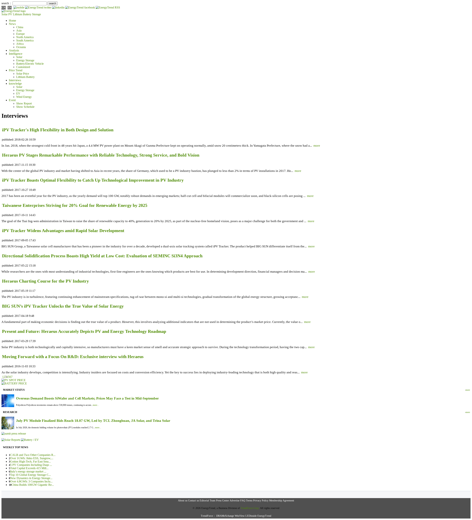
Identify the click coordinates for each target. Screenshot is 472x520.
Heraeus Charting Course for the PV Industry (45, 281)
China (19, 27)
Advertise (235, 500)
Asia (19, 30)
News (12, 23)
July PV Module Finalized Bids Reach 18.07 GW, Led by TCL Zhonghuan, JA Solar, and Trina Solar (93, 421)
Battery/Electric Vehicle (30, 63)
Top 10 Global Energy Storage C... (30, 474)
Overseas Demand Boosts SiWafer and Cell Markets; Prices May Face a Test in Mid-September (87, 398)
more (316, 145)
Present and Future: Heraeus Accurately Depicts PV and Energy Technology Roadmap (84, 331)
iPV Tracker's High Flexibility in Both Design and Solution (57, 129)
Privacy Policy (260, 500)
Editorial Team (207, 500)
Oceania (21, 47)
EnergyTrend (264, 515)
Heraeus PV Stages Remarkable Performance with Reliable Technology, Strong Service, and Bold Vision (100, 155)
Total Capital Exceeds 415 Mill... (29, 468)
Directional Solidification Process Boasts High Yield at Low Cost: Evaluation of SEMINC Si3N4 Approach (102, 255)
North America (25, 37)
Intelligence (15, 53)
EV (18, 93)
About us (182, 500)
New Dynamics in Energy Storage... (31, 478)
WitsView (240, 515)
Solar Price (22, 73)
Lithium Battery (22, 14)
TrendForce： (208, 515)
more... (96, 405)
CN (4, 7)
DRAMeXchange (225, 515)
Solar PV (6, 14)
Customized (23, 67)
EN (9, 7)
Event (12, 100)
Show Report (24, 103)
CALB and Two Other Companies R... (32, 454)
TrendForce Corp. (250, 508)
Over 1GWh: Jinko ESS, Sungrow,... (31, 458)
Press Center (222, 500)
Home (12, 20)
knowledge (15, 83)
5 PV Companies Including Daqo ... (31, 464)
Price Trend (15, 70)
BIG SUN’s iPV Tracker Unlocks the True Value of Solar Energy (63, 306)
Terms (249, 500)
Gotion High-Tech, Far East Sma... (30, 461)
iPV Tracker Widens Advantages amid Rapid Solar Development (63, 230)
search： (6, 3)
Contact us (193, 500)
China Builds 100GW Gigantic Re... (32, 484)
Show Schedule (25, 106)
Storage (36, 14)
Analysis (14, 50)
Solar (19, 57)
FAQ (242, 500)
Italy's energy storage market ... (28, 471)
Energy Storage (25, 60)
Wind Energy (24, 96)
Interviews (15, 80)
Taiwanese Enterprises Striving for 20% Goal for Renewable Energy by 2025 (74, 205)
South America (25, 40)
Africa (20, 43)
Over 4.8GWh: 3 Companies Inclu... (31, 481)
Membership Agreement (281, 500)
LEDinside (251, 515)
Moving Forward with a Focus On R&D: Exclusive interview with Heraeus (72, 356)
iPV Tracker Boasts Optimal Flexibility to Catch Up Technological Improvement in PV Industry (93, 180)
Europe (20, 33)
